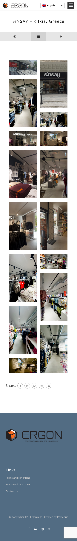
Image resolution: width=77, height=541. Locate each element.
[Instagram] (27, 385)
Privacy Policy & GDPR (18, 484)
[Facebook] (20, 385)
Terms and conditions (18, 477)
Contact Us (12, 491)
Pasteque (62, 517)
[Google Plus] (34, 385)
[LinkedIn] (48, 385)
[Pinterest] (41, 385)
